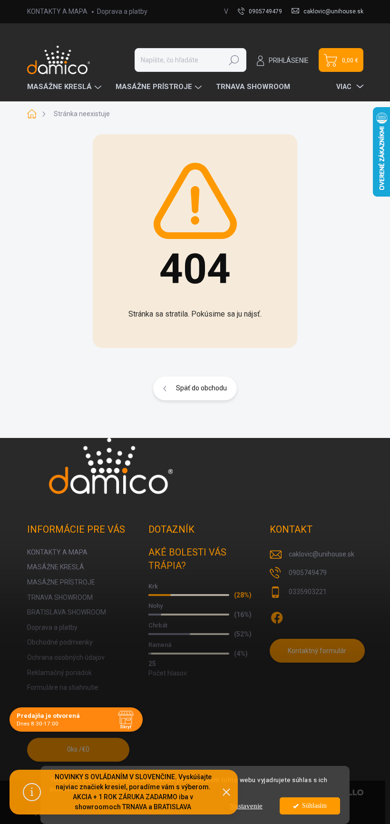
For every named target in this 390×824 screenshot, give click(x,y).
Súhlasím (314, 805)
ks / (78, 749)
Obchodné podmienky (60, 642)
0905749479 (308, 572)
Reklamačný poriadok (59, 672)
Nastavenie (246, 806)
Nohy (155, 605)
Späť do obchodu (201, 388)
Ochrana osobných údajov (66, 657)
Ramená (159, 644)
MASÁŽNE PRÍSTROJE (61, 582)
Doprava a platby (122, 11)
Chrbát (157, 625)
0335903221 (308, 592)
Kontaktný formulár (317, 651)
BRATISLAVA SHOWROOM (66, 612)
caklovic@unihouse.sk (321, 554)
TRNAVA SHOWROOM (60, 597)
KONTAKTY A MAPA (57, 11)
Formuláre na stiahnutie (62, 687)
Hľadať (234, 60)
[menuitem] (65, 87)
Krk (153, 586)
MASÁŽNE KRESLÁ (55, 567)
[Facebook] (277, 616)
